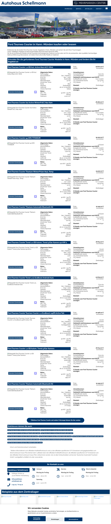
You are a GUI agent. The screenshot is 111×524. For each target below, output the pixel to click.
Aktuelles (88, 9)
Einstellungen (55, 519)
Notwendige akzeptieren (36, 518)
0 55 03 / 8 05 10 (17, 484)
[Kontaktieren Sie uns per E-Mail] (107, 8)
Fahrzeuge (68, 9)
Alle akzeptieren (73, 519)
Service (78, 9)
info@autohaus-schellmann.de (17, 480)
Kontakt (99, 9)
